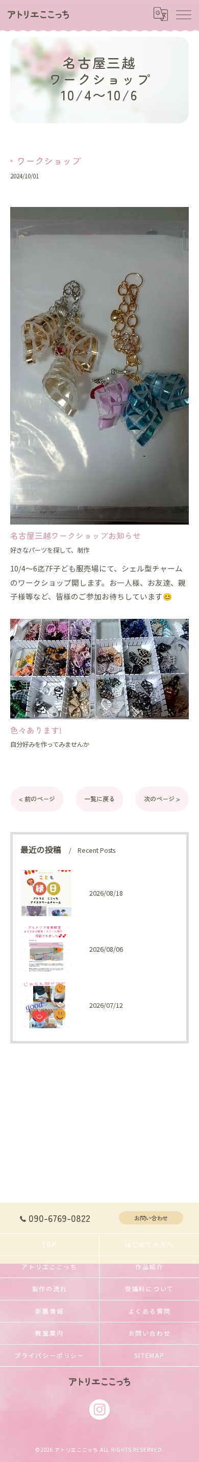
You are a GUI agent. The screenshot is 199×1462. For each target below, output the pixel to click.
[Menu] (183, 14)
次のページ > (162, 798)
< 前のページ (37, 798)
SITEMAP (149, 1355)
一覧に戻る (99, 798)
